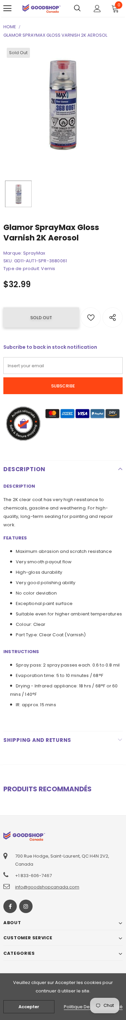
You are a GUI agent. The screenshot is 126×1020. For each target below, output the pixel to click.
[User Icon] (97, 8)
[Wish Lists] (91, 317)
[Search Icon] (77, 8)
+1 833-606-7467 (33, 875)
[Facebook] (10, 906)
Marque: (12, 253)
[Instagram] (26, 906)
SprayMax (34, 253)
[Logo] (41, 8)
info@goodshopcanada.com (47, 887)
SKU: (8, 261)
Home (9, 27)
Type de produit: (21, 268)
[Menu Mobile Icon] (7, 8)
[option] (63, 104)
